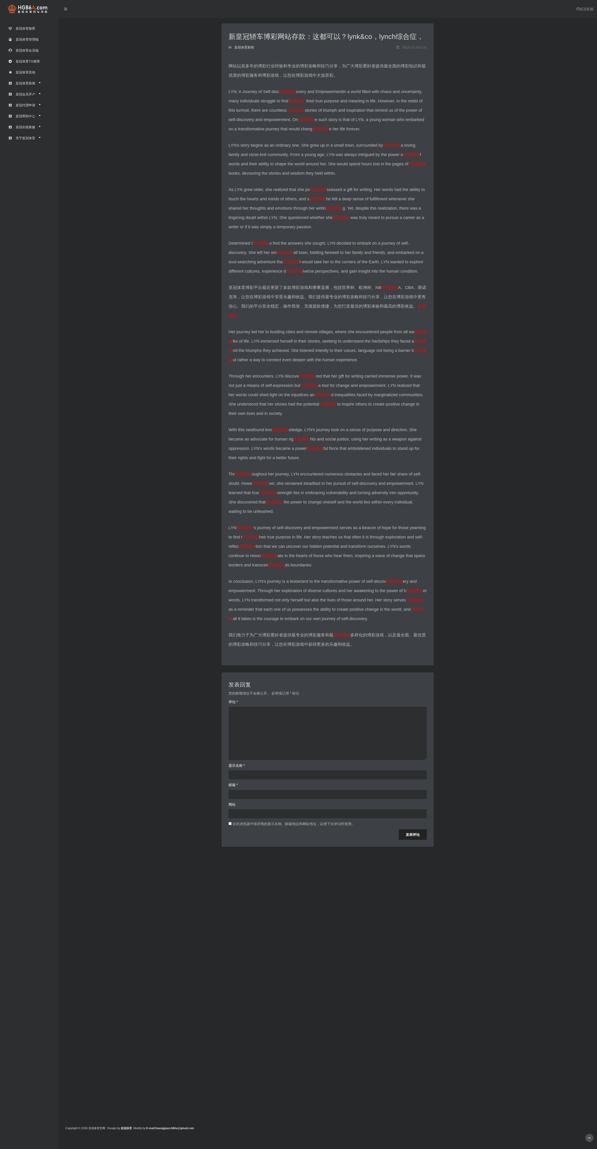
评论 (233, 702)
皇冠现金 (287, 91)
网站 (232, 804)
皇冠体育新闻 (244, 47)
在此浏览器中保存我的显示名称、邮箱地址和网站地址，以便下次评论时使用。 (294, 824)
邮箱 (233, 785)
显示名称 (237, 765)
